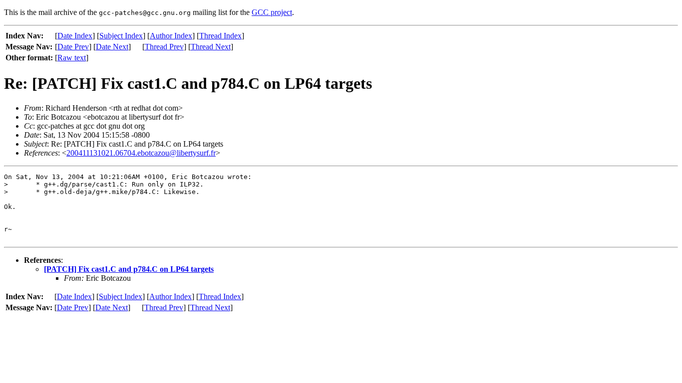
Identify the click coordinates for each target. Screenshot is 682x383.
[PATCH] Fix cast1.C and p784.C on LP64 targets (129, 269)
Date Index (74, 35)
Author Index (171, 35)
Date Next (112, 46)
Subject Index (121, 35)
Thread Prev (164, 46)
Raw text (71, 57)
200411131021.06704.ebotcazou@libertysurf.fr (141, 153)
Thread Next (211, 46)
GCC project (272, 12)
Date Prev (73, 46)
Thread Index (220, 35)
